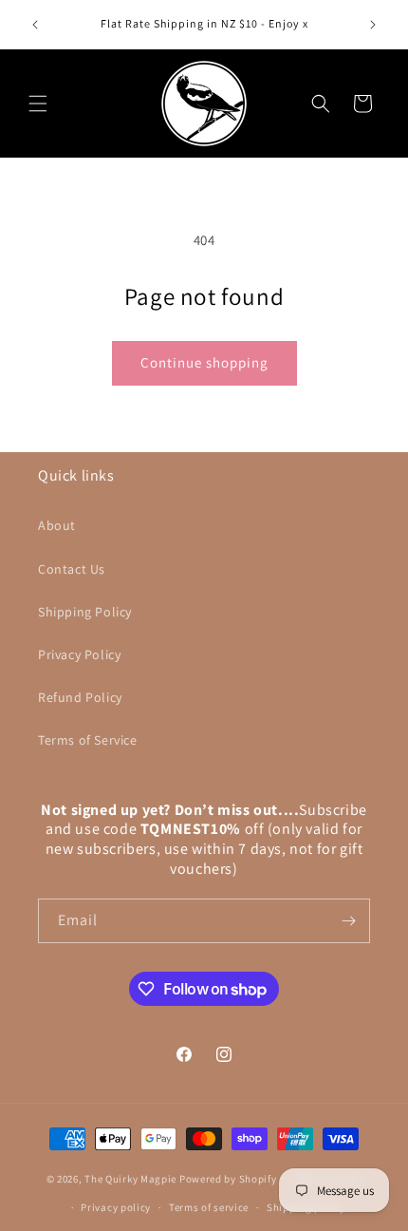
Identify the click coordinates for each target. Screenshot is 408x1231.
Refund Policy (80, 697)
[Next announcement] (373, 25)
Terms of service (209, 1207)
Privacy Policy (79, 654)
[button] (38, 103)
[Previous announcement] (35, 25)
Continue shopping (204, 362)
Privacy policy (116, 1207)
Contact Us (71, 569)
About (57, 525)
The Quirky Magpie (130, 1178)
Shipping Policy (85, 611)
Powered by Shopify (228, 1178)
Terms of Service (88, 739)
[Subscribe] (348, 921)
